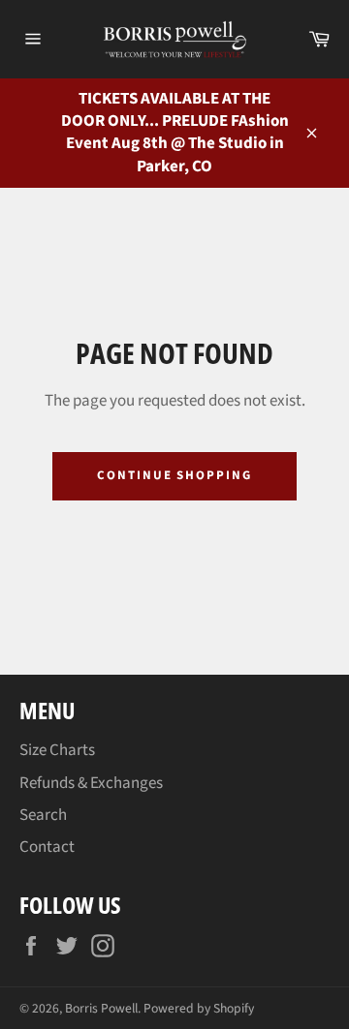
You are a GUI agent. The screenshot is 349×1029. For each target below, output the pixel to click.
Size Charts (57, 750)
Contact (47, 847)
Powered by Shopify (198, 1008)
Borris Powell (101, 1008)
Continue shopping (174, 475)
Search (43, 815)
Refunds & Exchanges (91, 783)
